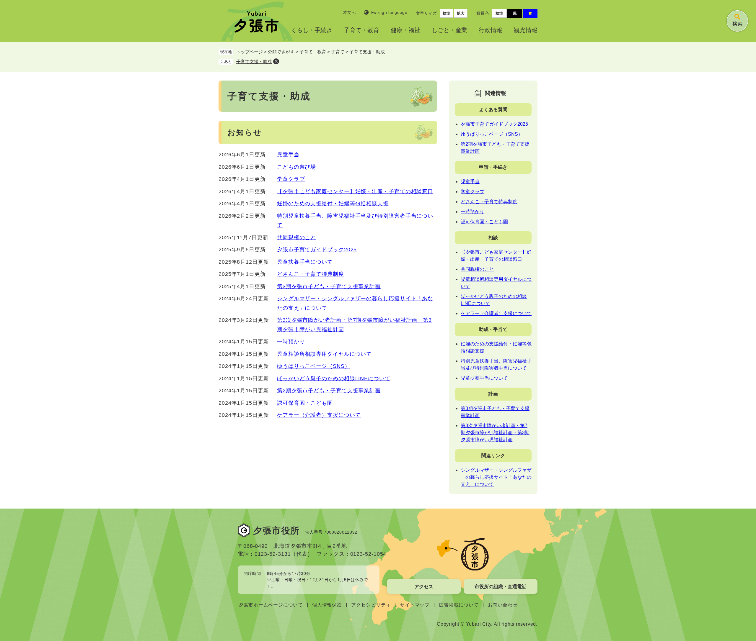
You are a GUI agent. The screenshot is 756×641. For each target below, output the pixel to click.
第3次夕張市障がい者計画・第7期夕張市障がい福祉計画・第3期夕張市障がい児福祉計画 (495, 432)
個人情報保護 (327, 604)
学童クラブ (291, 179)
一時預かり (291, 342)
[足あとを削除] (276, 61)
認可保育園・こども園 (305, 403)
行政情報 (490, 30)
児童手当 (288, 155)
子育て (337, 51)
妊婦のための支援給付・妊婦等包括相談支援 (333, 203)
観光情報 (525, 30)
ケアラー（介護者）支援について (319, 415)
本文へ (349, 12)
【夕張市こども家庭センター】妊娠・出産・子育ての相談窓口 (355, 191)
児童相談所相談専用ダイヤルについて (324, 354)
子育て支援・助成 (254, 61)
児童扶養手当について (305, 262)
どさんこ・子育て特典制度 (310, 274)
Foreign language (389, 12)
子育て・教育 (361, 30)
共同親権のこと (296, 237)
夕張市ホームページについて (271, 604)
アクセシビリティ (371, 604)
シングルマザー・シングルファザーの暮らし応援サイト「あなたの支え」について (496, 477)
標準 (446, 13)
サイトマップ (415, 604)
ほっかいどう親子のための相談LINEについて (333, 378)
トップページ (249, 51)
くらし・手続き (311, 30)
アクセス (423, 586)
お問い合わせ (503, 604)
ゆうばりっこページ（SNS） (313, 366)
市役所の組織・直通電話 (501, 586)
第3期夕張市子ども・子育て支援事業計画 (329, 286)
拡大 (461, 13)
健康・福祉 (405, 30)
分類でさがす (281, 51)
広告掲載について (458, 604)
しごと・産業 (449, 30)
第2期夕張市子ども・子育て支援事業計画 (329, 391)
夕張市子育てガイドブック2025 (317, 250)
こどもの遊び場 (296, 167)
